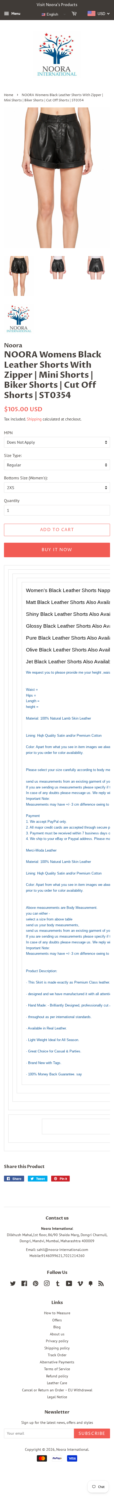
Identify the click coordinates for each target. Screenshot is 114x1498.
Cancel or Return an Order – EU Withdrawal (57, 1390)
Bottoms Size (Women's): (26, 477)
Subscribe (92, 1433)
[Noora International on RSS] (101, 1284)
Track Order (57, 1355)
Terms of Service (57, 1369)
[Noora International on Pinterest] (35, 1284)
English (52, 14)
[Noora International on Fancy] (91, 1284)
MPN (8, 432)
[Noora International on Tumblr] (58, 1284)
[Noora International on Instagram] (47, 1284)
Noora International (72, 1449)
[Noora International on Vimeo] (80, 1284)
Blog (57, 1327)
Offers (57, 1320)
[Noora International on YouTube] (69, 1284)
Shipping (34, 419)
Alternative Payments (57, 1362)
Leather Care (57, 1383)
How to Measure (57, 1313)
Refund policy (57, 1376)
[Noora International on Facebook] (24, 1284)
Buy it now (57, 550)
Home (8, 95)
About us (57, 1334)
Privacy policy (57, 1341)
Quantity (11, 500)
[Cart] (75, 15)
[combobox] (98, 13)
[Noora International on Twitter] (13, 1284)
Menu (15, 13)
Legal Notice (57, 1397)
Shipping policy (57, 1348)
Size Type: (13, 455)
